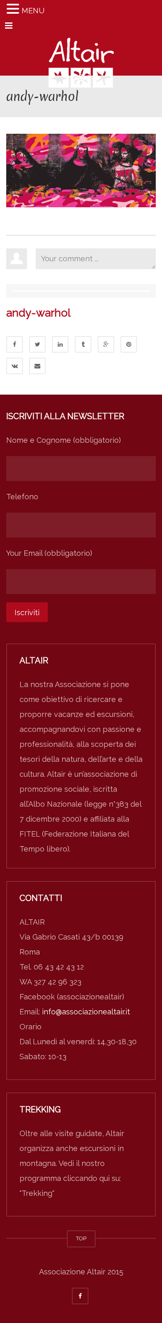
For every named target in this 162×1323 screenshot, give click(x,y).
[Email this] (37, 366)
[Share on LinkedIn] (60, 344)
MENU (33, 10)
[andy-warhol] (81, 169)
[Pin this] (128, 344)
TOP (81, 1238)
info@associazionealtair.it (86, 1011)
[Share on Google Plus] (106, 344)
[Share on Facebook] (14, 344)
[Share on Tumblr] (83, 344)
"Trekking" (37, 1193)
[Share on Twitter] (37, 344)
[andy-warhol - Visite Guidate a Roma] (81, 55)
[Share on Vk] (14, 366)
